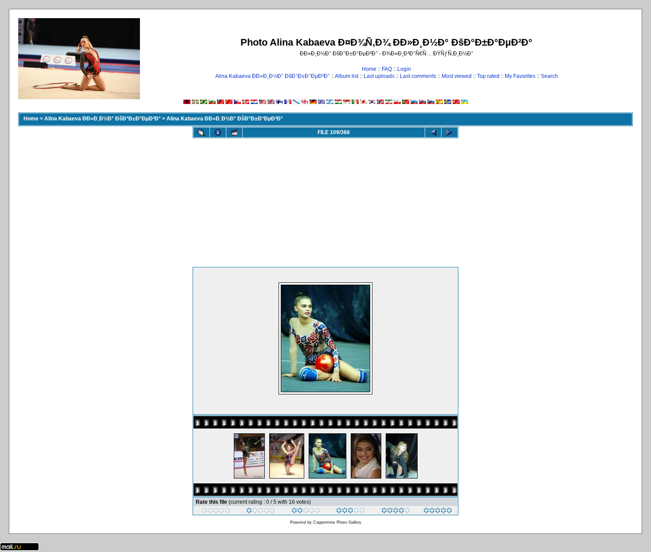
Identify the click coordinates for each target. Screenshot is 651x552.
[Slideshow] (234, 132)
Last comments (418, 76)
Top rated (488, 76)
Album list (346, 76)
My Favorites (520, 76)
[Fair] (305, 512)
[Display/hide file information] (218, 132)
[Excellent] (395, 512)
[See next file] (449, 132)
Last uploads (379, 76)
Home (369, 69)
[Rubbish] (216, 512)
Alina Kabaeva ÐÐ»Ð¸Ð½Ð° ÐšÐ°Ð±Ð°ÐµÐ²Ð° (272, 76)
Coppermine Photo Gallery (337, 522)
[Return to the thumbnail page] (201, 132)
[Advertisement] (325, 200)
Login (404, 69)
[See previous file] (433, 132)
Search (549, 76)
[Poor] (260, 512)
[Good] (350, 512)
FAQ (387, 69)
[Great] (437, 512)
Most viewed (457, 76)
